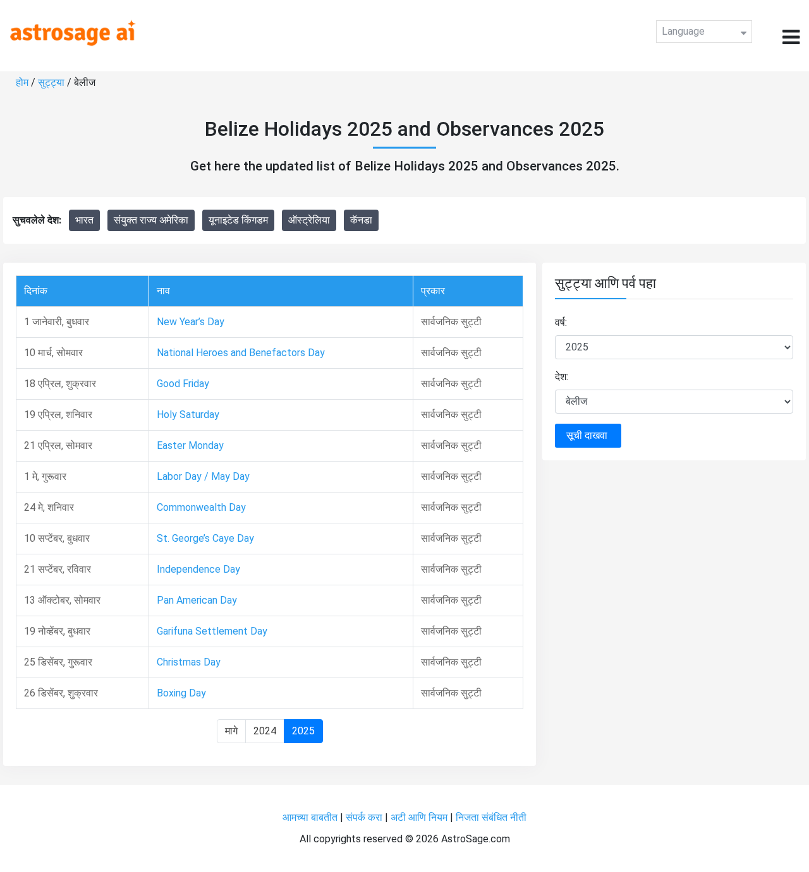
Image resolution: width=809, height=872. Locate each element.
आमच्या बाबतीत (311, 817)
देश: (561, 377)
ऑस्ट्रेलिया (309, 220)
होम (23, 82)
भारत (84, 220)
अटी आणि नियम (419, 817)
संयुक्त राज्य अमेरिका (151, 220)
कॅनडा (361, 220)
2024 (264, 731)
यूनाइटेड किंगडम (238, 220)
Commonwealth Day (201, 507)
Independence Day (198, 569)
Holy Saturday (188, 415)
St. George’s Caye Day (205, 538)
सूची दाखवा (588, 435)
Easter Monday (190, 445)
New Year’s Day (190, 322)
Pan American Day (197, 600)
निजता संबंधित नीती (491, 817)
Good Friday (183, 384)
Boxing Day (181, 693)
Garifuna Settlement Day (212, 631)
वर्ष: (561, 322)
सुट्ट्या (52, 82)
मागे (231, 731)
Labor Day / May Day (203, 476)
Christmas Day (189, 662)
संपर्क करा (365, 817)
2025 (303, 731)
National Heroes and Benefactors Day (241, 353)
